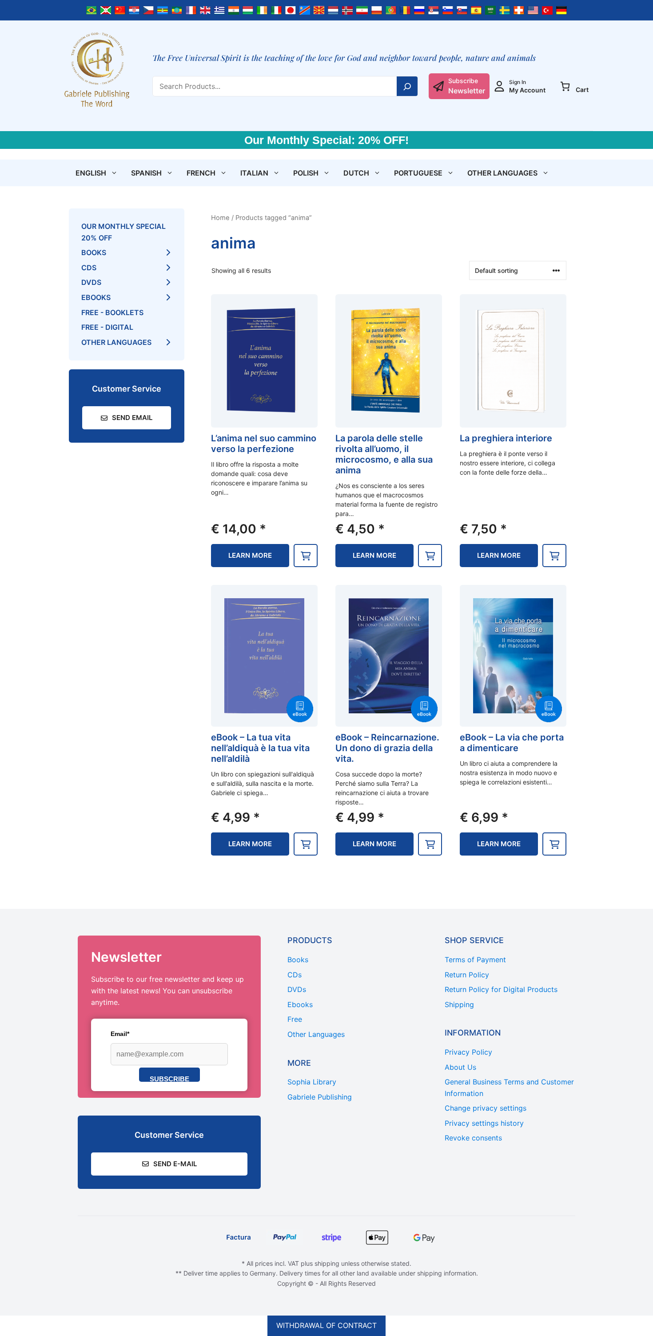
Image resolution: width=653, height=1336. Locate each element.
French (201, 172)
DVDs (91, 282)
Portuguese (418, 172)
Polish (306, 172)
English (91, 172)
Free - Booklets (112, 312)
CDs (88, 267)
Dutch (356, 172)
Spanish (146, 172)
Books (93, 252)
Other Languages (502, 172)
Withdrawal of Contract (326, 1325)
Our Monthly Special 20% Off (123, 232)
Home (220, 218)
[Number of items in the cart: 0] (565, 86)
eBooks (96, 297)
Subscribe (169, 1078)
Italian (254, 172)
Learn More (250, 555)
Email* (120, 1033)
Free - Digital (107, 327)
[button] (306, 555)
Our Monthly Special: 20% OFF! (326, 140)
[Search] (407, 86)
